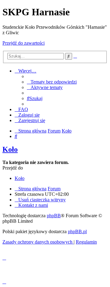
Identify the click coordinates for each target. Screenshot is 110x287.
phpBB (54, 215)
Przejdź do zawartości (23, 43)
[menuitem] (52, 81)
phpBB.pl (77, 231)
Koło (10, 149)
